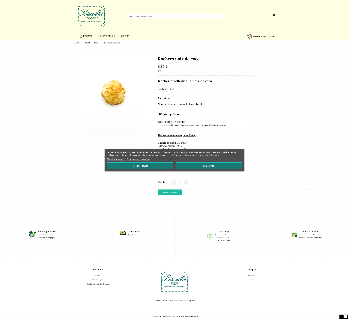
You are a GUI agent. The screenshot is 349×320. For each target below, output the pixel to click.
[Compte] (267, 16)
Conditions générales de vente (98, 284)
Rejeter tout (140, 165)
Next (87, 130)
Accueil (157, 300)
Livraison (97, 275)
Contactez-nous (170, 300)
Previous (81, 130)
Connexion (251, 275)
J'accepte (209, 165)
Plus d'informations (116, 158)
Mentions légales (97, 280)
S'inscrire (251, 280)
